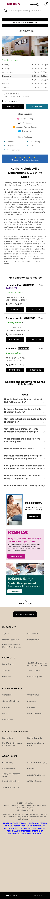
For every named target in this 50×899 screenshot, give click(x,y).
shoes (14, 197)
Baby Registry (9, 664)
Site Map (6, 670)
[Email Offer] (25, 544)
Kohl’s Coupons (34, 676)
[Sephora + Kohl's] (25, 26)
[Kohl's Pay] (25, 579)
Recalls (5, 713)
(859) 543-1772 (16, 304)
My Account (32, 633)
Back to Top (25, 604)
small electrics (36, 199)
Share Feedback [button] (26, 614)
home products (22, 199)
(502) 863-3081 (16, 334)
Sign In (5, 633)
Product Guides (34, 713)
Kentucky (17, 183)
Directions (13, 106)
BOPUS (41, 229)
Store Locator (33, 670)
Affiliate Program (35, 781)
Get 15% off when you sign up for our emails (37, 664)
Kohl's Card (7, 738)
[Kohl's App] (25, 510)
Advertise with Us (10, 787)
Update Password (10, 640)
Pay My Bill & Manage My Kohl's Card (12, 744)
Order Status (33, 695)
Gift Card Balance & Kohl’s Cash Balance (11, 646)
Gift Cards (7, 676)
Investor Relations (10, 781)
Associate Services (36, 775)
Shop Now (12, 895)
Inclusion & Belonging (37, 762)
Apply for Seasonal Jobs (11, 775)
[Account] (38, 4)
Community (7, 762)
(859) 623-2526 (16, 365)
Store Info (15, 309)
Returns (6, 707)
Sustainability (8, 769)
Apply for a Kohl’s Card (35, 744)
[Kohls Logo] (13, 4)
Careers (30, 769)
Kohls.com (13, 239)
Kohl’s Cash (7, 720)
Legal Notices (10, 823)
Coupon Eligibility (10, 701)
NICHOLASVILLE (31, 183)
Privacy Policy (26, 823)
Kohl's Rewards (34, 738)
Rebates (31, 707)
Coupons (37, 106)
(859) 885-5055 (12, 101)
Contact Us (7, 695)
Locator (7, 183)
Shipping (31, 701)
